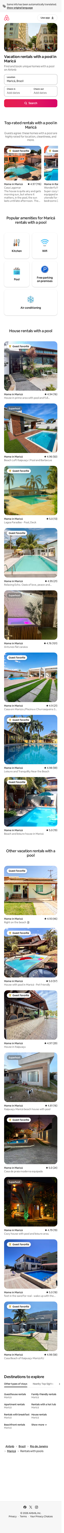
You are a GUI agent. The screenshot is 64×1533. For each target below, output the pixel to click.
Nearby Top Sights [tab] (43, 1383)
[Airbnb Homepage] (6, 17)
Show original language (20, 7)
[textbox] (17, 93)
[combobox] (31, 81)
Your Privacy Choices (41, 1516)
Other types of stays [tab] (15, 1383)
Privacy (13, 1516)
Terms (23, 1516)
